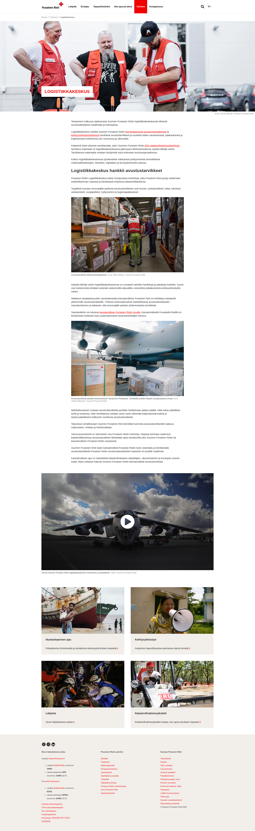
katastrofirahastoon (57, 758)
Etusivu (44, 17)
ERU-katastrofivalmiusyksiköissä (162, 145)
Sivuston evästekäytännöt (171, 800)
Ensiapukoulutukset (109, 769)
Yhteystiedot (165, 758)
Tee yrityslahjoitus (48, 811)
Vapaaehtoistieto (108, 793)
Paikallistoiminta (167, 776)
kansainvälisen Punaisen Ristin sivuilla (119, 312)
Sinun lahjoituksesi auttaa (59, 722)
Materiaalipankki (108, 765)
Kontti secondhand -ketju (170, 786)
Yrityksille (105, 779)
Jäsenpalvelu (106, 772)
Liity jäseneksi (166, 769)
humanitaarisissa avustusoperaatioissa (145, 131)
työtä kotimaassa (52, 781)
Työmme (140, 6)
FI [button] (209, 6)
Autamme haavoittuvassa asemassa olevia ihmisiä (161, 648)
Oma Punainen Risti (109, 790)
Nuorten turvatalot (168, 783)
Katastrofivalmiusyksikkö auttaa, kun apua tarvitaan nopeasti (167, 722)
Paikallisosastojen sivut (170, 779)
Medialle (104, 758)
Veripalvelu (165, 790)
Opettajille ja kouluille (110, 776)
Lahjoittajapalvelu (48, 814)
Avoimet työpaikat (167, 772)
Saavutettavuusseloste (169, 803)
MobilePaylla (59, 765)
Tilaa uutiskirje (166, 765)
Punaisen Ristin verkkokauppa (113, 786)
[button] (201, 6)
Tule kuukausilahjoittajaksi (52, 807)
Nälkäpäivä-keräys (108, 783)
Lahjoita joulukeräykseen (51, 804)
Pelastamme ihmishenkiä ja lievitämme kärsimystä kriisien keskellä (81, 648)
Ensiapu (85, 6)
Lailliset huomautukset (169, 793)
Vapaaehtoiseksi (101, 6)
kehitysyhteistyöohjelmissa (85, 135)
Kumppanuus (156, 6)
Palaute (163, 762)
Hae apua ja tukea (123, 6)
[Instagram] (48, 744)
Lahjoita (72, 6)
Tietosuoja (164, 796)
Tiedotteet (105, 762)
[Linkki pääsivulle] (52, 6)
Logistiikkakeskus (67, 17)
